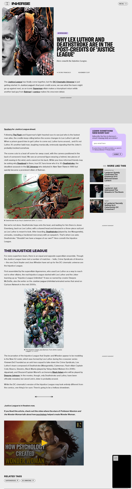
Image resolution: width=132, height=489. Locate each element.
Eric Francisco (65, 72)
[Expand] (114, 457)
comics (36, 91)
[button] (43, 442)
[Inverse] (20, 3)
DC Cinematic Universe (63, 82)
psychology (41, 414)
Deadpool (21, 163)
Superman (38, 88)
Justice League (15, 82)
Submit (116, 154)
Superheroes (10, 480)
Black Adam (58, 372)
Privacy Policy (111, 149)
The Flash (17, 135)
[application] (44, 443)
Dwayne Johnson (12, 375)
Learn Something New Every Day (102, 131)
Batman (27, 91)
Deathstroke (69, 163)
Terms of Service (99, 149)
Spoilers (8, 129)
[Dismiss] (128, 457)
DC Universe (32, 166)
